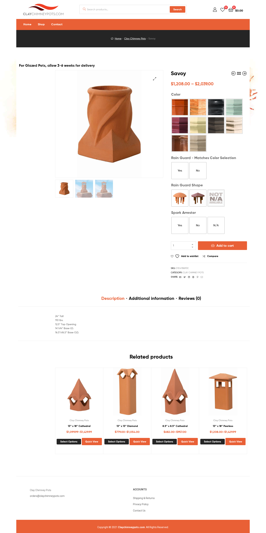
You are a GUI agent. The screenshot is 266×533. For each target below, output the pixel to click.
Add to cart (225, 245)
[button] (155, 79)
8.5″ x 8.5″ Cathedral (175, 426)
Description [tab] (112, 298)
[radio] (180, 107)
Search (177, 9)
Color (175, 94)
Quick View (87, 394)
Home (118, 38)
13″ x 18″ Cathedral (79, 426)
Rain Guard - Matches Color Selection (203, 157)
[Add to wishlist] (70, 394)
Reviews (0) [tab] (190, 298)
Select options (68, 441)
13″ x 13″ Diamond (127, 426)
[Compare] (79, 394)
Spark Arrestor (183, 212)
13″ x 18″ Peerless (223, 426)
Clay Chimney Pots (135, 38)
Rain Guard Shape (187, 185)
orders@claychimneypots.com (47, 496)
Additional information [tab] (151, 298)
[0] (222, 9)
